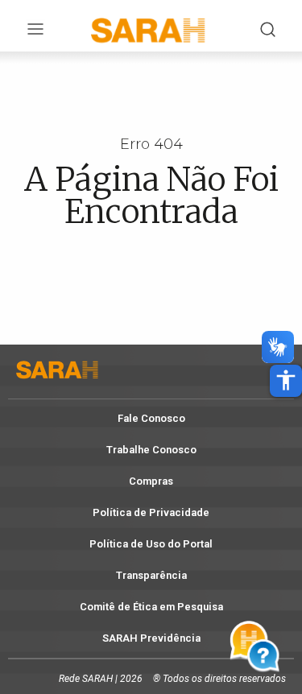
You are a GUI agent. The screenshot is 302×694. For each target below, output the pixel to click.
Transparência (151, 575)
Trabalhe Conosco (151, 450)
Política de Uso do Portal (151, 544)
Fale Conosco (151, 418)
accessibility (286, 380)
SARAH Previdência (151, 638)
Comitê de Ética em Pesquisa (151, 607)
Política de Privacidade (151, 512)
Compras (151, 481)
